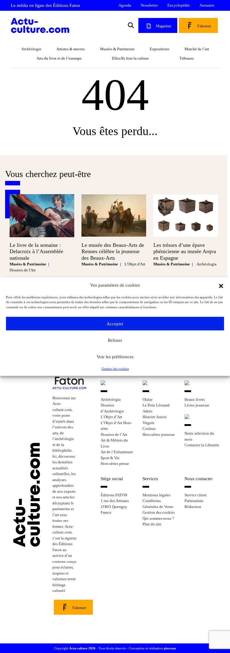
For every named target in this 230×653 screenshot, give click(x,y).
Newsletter (149, 5)
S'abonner (204, 26)
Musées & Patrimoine (117, 49)
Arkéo (147, 411)
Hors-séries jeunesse (159, 434)
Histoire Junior (155, 417)
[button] (221, 285)
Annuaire (206, 5)
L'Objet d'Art (135, 264)
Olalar (147, 399)
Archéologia (206, 264)
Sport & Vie (110, 458)
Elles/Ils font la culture (130, 58)
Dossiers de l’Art (114, 434)
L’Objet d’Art (111, 417)
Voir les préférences (115, 356)
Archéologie (31, 49)
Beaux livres (194, 399)
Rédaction (192, 506)
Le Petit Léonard (156, 405)
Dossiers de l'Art (23, 270)
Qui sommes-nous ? (158, 518)
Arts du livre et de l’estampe (59, 58)
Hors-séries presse (115, 463)
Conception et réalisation (152, 648)
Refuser (115, 340)
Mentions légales (156, 495)
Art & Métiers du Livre (114, 443)
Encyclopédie (178, 5)
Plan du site (152, 524)
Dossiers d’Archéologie (112, 408)
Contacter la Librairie (201, 445)
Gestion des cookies (115, 369)
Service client (195, 495)
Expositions (159, 49)
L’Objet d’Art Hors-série (116, 426)
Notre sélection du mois (199, 436)
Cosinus (149, 428)
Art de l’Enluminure (117, 452)
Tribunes (186, 58)
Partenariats (193, 500)
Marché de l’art (196, 49)
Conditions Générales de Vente (158, 503)
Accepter (115, 323)
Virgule (149, 423)
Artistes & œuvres (70, 49)
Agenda (125, 5)
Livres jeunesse (196, 405)
